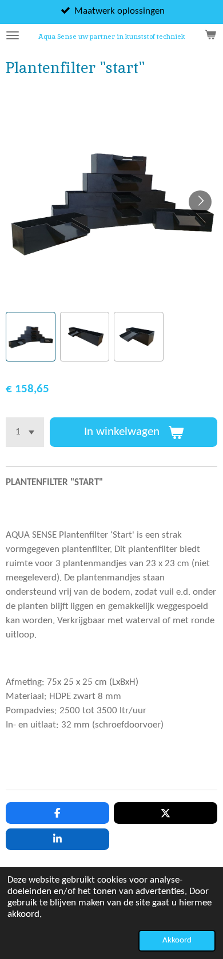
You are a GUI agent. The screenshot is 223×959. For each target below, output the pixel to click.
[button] (30, 336)
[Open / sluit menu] (12, 35)
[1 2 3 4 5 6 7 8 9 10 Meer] (25, 432)
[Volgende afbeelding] (200, 201)
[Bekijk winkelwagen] (210, 35)
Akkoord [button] (177, 940)
